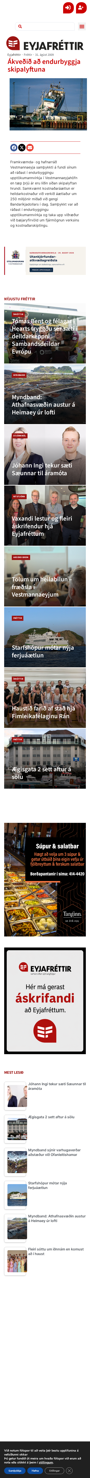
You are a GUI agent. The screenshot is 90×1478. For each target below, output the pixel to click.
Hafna (35, 1470)
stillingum (46, 1463)
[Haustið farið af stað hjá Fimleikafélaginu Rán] (45, 698)
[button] (82, 26)
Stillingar (54, 1470)
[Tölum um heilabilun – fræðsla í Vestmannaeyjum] (45, 576)
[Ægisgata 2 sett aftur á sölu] (45, 759)
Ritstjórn (19, 496)
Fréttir (28, 54)
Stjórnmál (19, 435)
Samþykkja (15, 1470)
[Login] (68, 7)
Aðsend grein (21, 557)
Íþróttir (18, 314)
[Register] (81, 7)
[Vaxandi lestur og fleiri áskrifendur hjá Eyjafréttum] (45, 516)
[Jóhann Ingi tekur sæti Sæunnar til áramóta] (45, 455)
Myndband (19, 375)
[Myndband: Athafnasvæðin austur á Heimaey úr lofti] (45, 394)
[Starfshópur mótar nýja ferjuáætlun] (45, 637)
